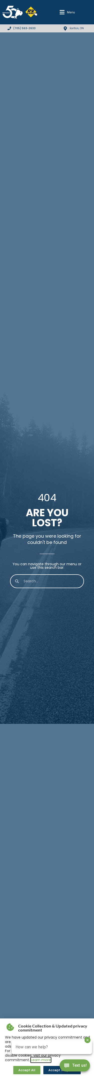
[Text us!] (75, 1066)
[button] (67, 12)
